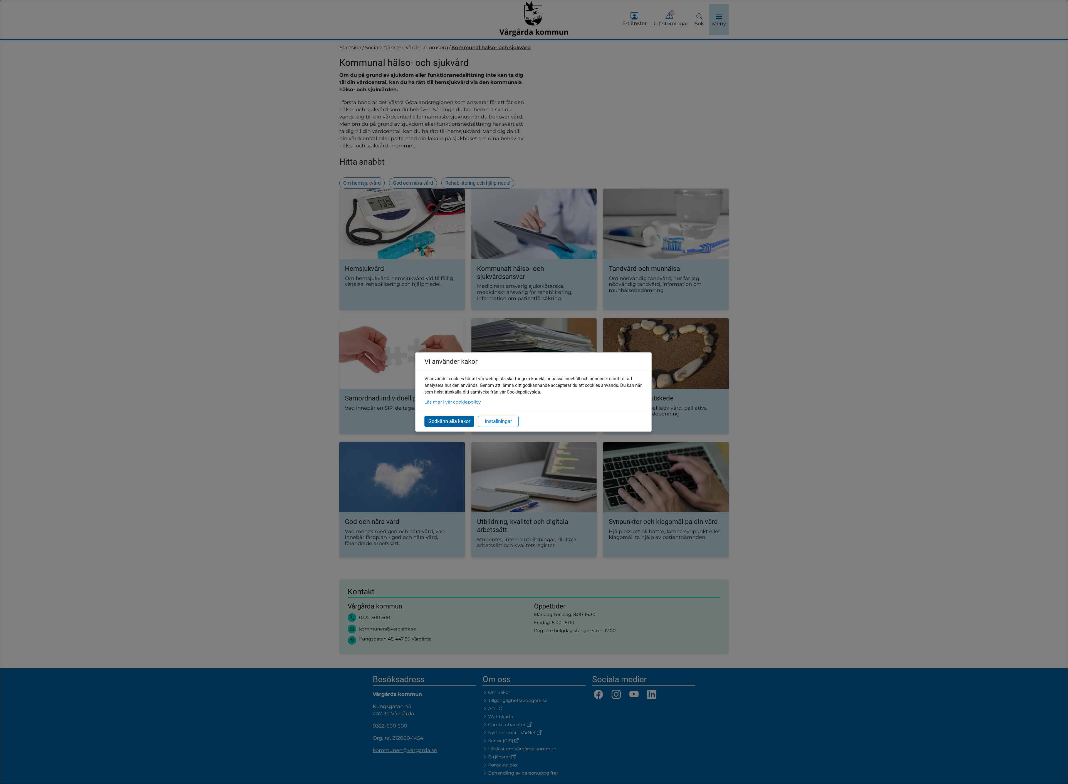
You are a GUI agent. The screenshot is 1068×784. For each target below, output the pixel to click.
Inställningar (498, 421)
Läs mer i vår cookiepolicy (452, 402)
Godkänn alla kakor (449, 421)
